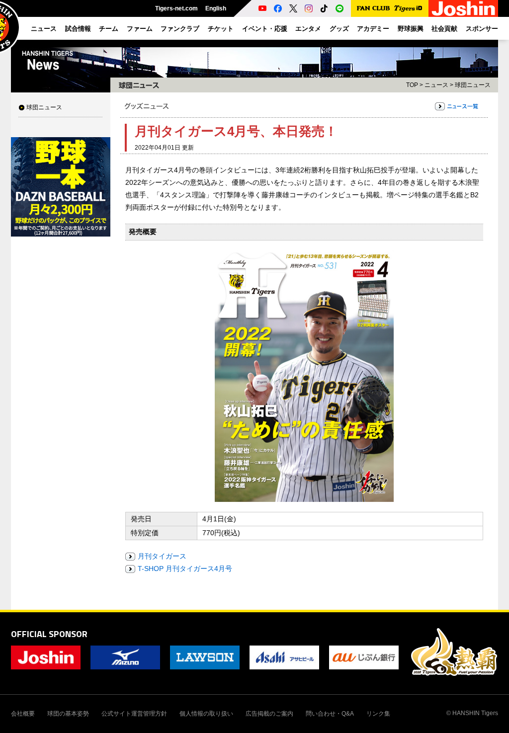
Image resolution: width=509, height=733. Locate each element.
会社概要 (23, 713)
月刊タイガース (162, 556)
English (215, 8)
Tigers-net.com (176, 8)
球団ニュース (44, 107)
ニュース (436, 84)
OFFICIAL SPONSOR (49, 634)
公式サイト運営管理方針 (134, 713)
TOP (412, 84)
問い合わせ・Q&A (330, 713)
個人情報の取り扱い (206, 713)
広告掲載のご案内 (269, 713)
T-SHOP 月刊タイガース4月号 (185, 568)
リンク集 (378, 713)
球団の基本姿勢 (68, 713)
